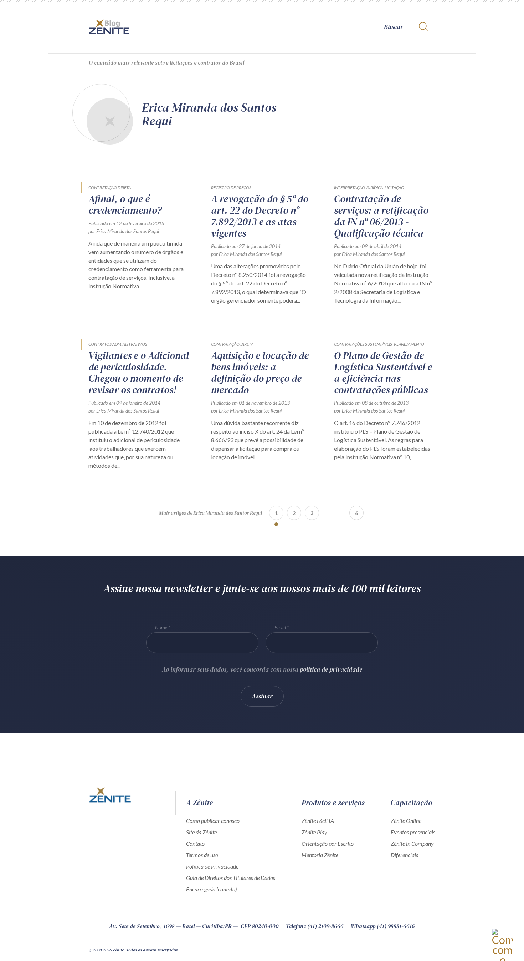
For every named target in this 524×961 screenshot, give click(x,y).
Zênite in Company (412, 843)
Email (280, 627)
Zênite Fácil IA (318, 820)
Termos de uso (202, 854)
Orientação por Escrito (328, 843)
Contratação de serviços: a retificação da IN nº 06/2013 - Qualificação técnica (381, 216)
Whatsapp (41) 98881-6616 (383, 926)
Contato (195, 843)
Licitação (394, 187)
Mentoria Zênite (320, 854)
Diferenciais (404, 854)
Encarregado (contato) (211, 889)
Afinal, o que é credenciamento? (125, 204)
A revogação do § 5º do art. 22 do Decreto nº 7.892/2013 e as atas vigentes (259, 216)
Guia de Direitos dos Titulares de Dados (230, 877)
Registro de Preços (231, 187)
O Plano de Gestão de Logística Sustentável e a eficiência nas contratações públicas (383, 372)
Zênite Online (406, 820)
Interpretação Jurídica (358, 187)
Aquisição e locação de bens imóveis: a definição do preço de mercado (260, 372)
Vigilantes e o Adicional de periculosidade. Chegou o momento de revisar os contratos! (138, 372)
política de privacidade (331, 669)
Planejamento (409, 344)
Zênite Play (314, 832)
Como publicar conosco (213, 820)
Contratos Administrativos (117, 344)
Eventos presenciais (413, 832)
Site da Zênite (201, 832)
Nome (161, 627)
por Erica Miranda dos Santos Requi (123, 231)
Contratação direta (109, 187)
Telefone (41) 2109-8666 (315, 926)
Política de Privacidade (212, 866)
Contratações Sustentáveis (363, 344)
